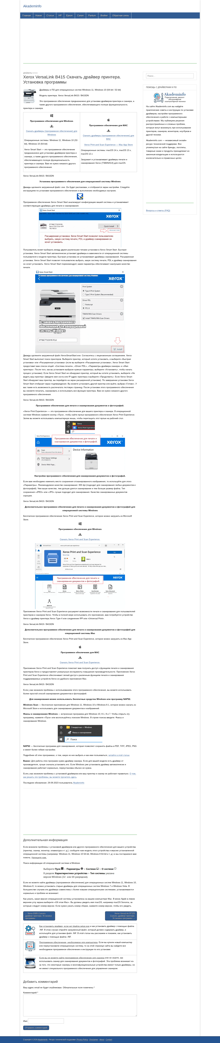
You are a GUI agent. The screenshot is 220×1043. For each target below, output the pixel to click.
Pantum (92, 15)
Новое (38, 15)
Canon (80, 15)
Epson (69, 15)
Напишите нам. (39, 857)
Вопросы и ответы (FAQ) (158, 210)
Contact (109, 1040)
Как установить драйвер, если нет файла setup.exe (64, 926)
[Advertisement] (110, 42)
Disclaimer (93, 1040)
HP (60, 15)
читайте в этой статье (118, 755)
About (102, 1040)
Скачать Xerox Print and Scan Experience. (80, 539)
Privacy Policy (82, 1040)
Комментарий (30, 992)
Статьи (50, 15)
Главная (26, 15)
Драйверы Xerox (30, 73)
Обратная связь (120, 15)
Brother (104, 15)
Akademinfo (32, 6)
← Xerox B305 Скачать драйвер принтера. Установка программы (38, 915)
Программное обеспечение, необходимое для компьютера (68, 942)
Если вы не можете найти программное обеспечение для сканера (71, 958)
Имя (25, 1021)
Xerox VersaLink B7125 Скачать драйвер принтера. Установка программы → (122, 915)
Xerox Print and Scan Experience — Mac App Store (108, 144)
